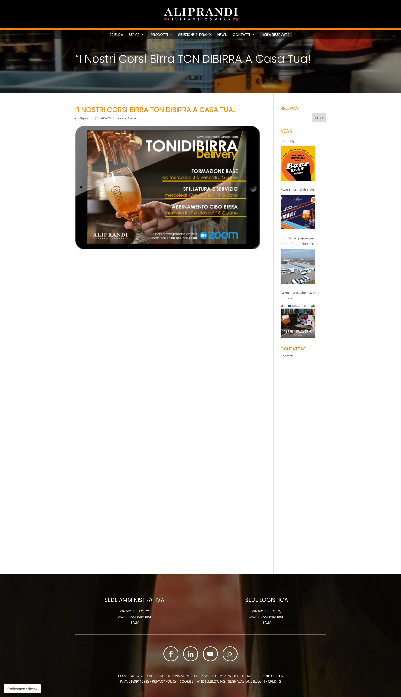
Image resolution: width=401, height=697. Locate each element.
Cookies (187, 681)
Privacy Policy (164, 681)
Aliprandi (86, 118)
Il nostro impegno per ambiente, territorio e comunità (297, 241)
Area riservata (276, 34)
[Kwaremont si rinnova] (298, 212)
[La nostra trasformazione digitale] (298, 320)
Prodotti (159, 34)
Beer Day (287, 141)
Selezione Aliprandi (195, 34)
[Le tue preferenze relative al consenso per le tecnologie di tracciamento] (22, 688)
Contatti (241, 34)
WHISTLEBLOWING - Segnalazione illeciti (231, 681)
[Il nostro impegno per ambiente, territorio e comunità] (298, 266)
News (222, 34)
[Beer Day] (298, 163)
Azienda (116, 34)
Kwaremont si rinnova (298, 189)
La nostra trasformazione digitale (300, 295)
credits (274, 681)
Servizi (134, 34)
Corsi (122, 118)
